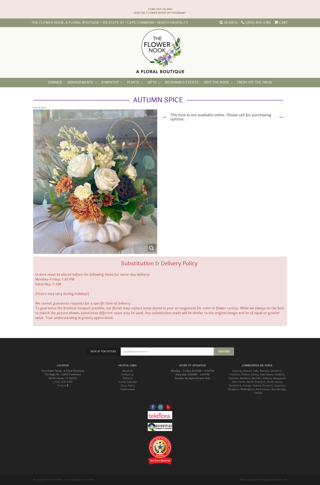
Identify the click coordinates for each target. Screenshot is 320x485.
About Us (127, 371)
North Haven (274, 382)
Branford (276, 371)
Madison (245, 378)
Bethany (264, 371)
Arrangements (80, 82)
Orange (246, 386)
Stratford (233, 389)
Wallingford (247, 389)
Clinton (245, 374)
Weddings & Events (181, 82)
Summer (55, 82)
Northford (235, 386)
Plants (133, 82)
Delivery (127, 378)
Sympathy (110, 82)
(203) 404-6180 (258, 22)
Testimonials (127, 389)
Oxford (256, 386)
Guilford (279, 374)
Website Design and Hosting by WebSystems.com (263, 479)
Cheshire (234, 374)
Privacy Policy (88, 479)
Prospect (267, 386)
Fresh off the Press (254, 82)
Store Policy (128, 386)
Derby (254, 374)
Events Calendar (127, 382)
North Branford (256, 382)
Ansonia (237, 371)
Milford (267, 378)
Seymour (279, 386)
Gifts (152, 82)
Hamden (233, 378)
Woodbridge (278, 389)
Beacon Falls (250, 371)
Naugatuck (279, 378)
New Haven (238, 382)
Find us (62, 386)
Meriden (256, 378)
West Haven (263, 389)
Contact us (127, 374)
